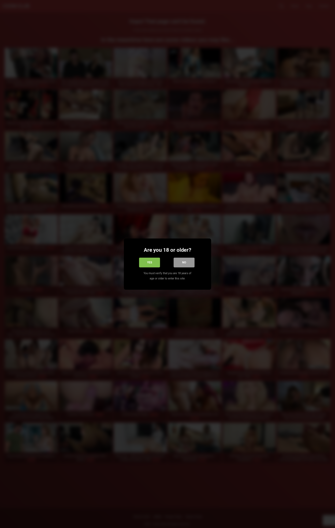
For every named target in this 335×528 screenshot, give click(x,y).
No (184, 262)
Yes (149, 262)
